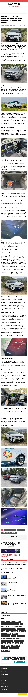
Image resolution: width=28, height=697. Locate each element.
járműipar (9, 631)
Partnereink (3, 677)
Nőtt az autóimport (12, 582)
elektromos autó (12, 628)
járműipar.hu (14, 25)
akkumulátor (5, 621)
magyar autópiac (6, 636)
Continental (13, 626)
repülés (22, 640)
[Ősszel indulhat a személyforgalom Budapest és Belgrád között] (4, 578)
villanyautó (5, 648)
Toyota (8, 645)
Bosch (3, 626)
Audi (11, 621)
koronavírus (22, 631)
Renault (13, 530)
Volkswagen (12, 648)
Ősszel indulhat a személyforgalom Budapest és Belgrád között (15, 576)
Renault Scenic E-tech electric (9, 532)
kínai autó (8, 633)
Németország (14, 638)
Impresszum (3, 671)
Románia (4, 643)
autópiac (10, 624)
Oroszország (5, 640)
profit (11, 640)
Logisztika (14, 633)
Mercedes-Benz (20, 636)
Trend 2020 (13, 645)
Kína (3, 633)
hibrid (3, 631)
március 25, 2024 (5, 25)
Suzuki (17, 643)
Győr (23, 628)
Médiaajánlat (4, 683)
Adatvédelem (4, 689)
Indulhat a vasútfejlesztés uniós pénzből (17, 595)
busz (8, 626)
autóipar (4, 624)
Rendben (22, 694)
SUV (13, 643)
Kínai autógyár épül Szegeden (18, 562)
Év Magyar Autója (6, 650)
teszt (3, 645)
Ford (19, 628)
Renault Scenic (21, 530)
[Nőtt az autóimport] (4, 585)
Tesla (21, 643)
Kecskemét (15, 631)
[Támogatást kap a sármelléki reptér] (4, 591)
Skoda (9, 643)
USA (19, 645)
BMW (21, 624)
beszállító (16, 624)
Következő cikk (14, 538)
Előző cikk (14, 536)
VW (17, 648)
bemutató (7, 530)
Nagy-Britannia (5, 638)
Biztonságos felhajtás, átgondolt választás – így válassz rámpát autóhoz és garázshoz (16, 603)
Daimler (20, 626)
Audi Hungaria (17, 621)
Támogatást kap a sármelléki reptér (16, 589)
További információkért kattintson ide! (13, 695)
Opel (20, 638)
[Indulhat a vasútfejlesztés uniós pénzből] (4, 598)
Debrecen (4, 628)
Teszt (20, 25)
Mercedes (13, 636)
